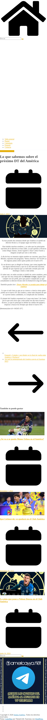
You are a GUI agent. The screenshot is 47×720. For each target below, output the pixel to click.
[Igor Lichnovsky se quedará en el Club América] (22, 515)
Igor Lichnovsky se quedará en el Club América (22, 519)
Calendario (8, 143)
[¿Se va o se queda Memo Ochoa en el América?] (22, 435)
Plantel (7, 141)
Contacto (8, 147)
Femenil (7, 145)
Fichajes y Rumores (7, 151)
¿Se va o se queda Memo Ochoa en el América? (22, 439)
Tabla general (9, 139)
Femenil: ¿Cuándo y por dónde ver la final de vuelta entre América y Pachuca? (25, 356)
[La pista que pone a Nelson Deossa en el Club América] (22, 595)
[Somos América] (23, 36)
